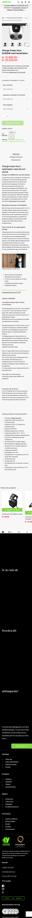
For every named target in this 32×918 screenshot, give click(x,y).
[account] (22, 2)
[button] (29, 2)
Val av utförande (7, 85)
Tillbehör (7, 784)
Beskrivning (16, 154)
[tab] (16, 154)
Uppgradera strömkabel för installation (14, 95)
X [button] (3, 892)
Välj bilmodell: (4, 134)
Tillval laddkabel (7, 105)
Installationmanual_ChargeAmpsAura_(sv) (14, 290)
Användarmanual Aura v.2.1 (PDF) (11, 292)
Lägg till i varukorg (13, 123)
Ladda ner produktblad (8, 298)
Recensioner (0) (15, 160)
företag (23, 7)
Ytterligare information (15, 157)
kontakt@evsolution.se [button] (8, 872)
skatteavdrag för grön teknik (17, 72)
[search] (18, 2)
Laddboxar (8, 779)
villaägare (10, 10)
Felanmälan (8, 804)
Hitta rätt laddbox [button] (21, 746)
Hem (3, 18)
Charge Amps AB (16, 418)
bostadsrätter (17, 7)
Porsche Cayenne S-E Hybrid (14, 18)
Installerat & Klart (10, 787)
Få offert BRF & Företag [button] (9, 876)
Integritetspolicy (10, 829)
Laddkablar (8, 781)
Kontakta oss (9, 799)
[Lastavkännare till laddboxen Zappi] (12, 501)
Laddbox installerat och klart (17, 141)
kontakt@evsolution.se (12, 806)
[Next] (27, 44)
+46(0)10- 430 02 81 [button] (8, 867)
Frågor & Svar (9, 801)
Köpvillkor (8, 826)
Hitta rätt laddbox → (19, 10)
